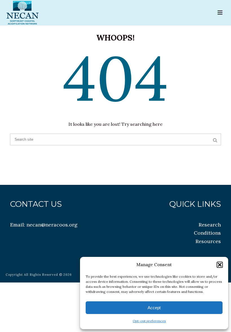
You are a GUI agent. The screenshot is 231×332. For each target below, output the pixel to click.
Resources (208, 241)
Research (210, 224)
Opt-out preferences (149, 321)
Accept (154, 307)
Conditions (207, 233)
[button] (220, 265)
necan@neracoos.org (51, 224)
